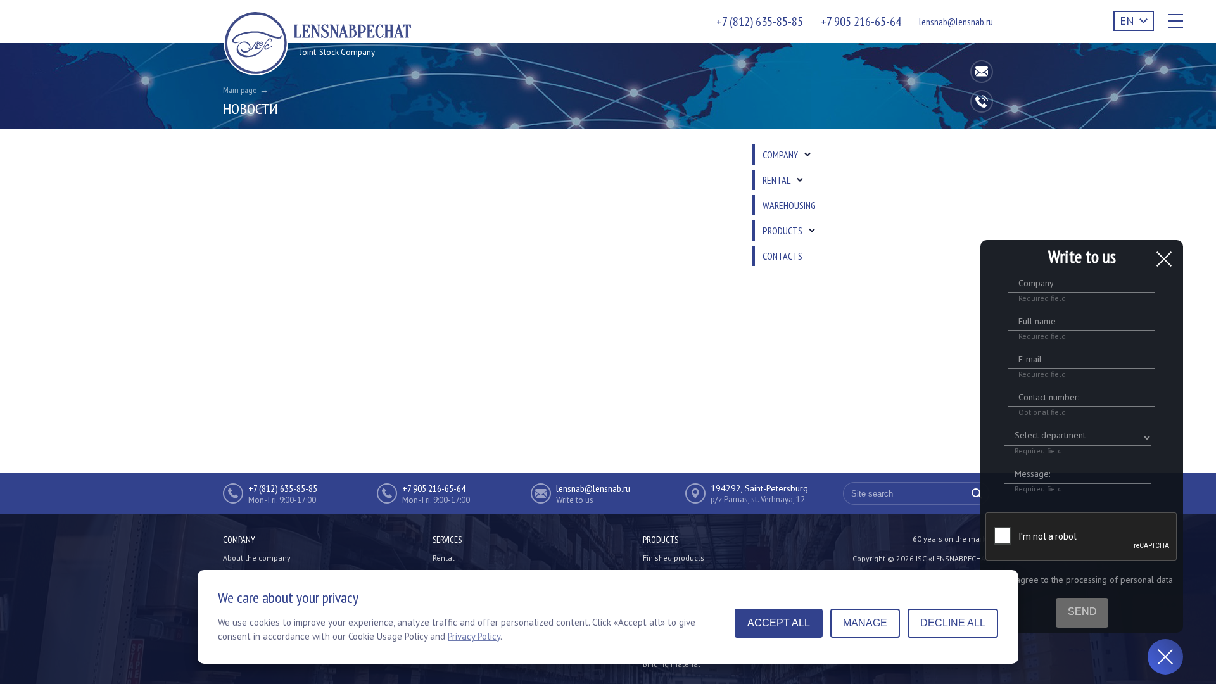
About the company (257, 557)
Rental (444, 557)
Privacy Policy (474, 636)
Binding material (671, 664)
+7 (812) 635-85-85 (759, 21)
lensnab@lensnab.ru (956, 21)
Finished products (673, 557)
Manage (865, 623)
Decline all (952, 623)
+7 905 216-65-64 (861, 21)
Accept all (778, 623)
